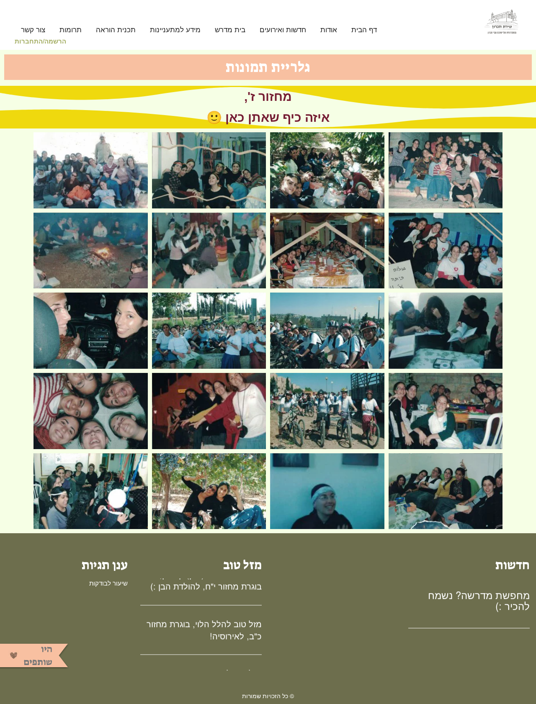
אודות (328, 30)
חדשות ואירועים (283, 30)
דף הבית (364, 30)
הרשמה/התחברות (40, 41)
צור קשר (33, 30)
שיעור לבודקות (108, 582)
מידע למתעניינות (175, 30)
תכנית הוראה (116, 30)
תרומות (70, 30)
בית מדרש (230, 30)
